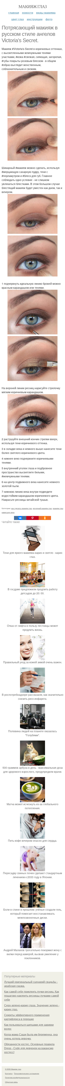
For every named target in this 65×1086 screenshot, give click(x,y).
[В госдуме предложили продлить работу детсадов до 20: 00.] (32, 585)
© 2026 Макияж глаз (13, 1069)
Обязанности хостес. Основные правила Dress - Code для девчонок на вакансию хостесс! (29, 1048)
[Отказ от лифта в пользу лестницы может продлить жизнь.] (32, 622)
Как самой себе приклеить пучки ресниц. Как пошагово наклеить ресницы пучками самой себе (31, 995)
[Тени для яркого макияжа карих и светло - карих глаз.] (32, 549)
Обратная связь (11, 1082)
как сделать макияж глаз (21, 508)
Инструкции (34, 19)
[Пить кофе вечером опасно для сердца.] (32, 836)
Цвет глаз (17, 19)
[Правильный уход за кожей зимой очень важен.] (32, 658)
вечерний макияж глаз (42, 508)
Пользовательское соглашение (26, 1073)
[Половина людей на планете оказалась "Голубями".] (32, 727)
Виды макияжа (46, 13)
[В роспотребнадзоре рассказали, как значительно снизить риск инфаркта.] (32, 691)
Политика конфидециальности (17, 1077)
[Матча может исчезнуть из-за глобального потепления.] (32, 800)
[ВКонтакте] (20, 518)
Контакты (8, 1073)
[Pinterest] (32, 518)
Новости (27, 13)
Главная (13, 13)
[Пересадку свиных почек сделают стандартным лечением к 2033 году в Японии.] (32, 869)
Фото (49, 19)
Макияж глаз (32, 6)
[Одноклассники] (45, 518)
